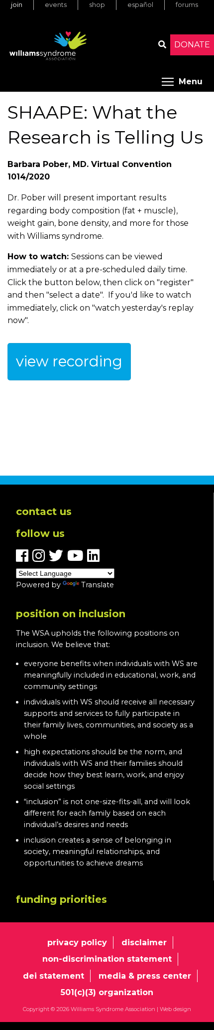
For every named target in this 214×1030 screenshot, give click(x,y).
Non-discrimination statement (107, 959)
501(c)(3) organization (107, 992)
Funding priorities (61, 899)
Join (16, 4)
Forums (187, 4)
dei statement (53, 976)
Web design (175, 1009)
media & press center (145, 976)
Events (56, 4)
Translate (97, 584)
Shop (97, 4)
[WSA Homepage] (48, 47)
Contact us (44, 511)
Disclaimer (144, 942)
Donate (192, 44)
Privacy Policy (77, 942)
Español (140, 4)
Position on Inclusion (70, 614)
